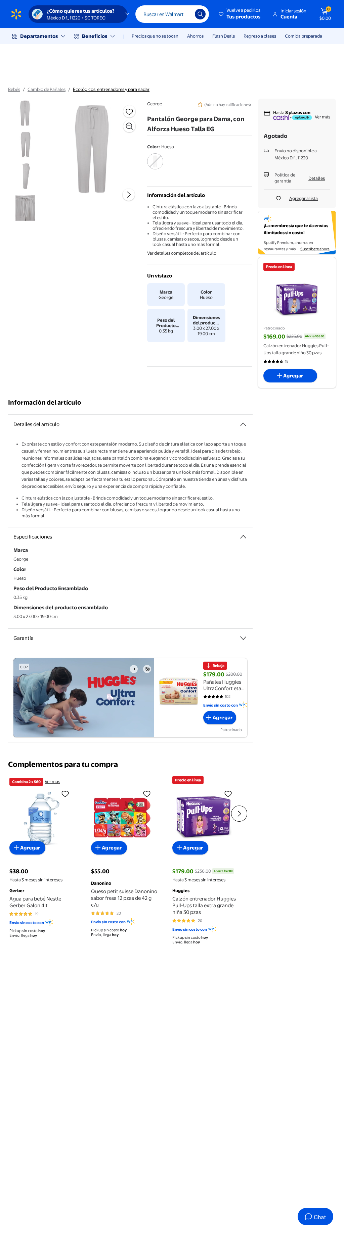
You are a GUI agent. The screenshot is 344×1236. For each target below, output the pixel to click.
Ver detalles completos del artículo (181, 253)
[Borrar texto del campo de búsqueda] (185, 14)
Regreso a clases (260, 36)
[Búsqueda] (200, 14)
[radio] (155, 165)
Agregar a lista (303, 198)
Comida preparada (303, 36)
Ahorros (195, 36)
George (154, 103)
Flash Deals (223, 36)
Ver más (322, 116)
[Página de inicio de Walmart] (16, 14)
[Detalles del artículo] (243, 424)
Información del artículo (44, 402)
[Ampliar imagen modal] (129, 126)
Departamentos (39, 36)
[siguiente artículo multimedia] (129, 195)
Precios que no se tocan (155, 36)
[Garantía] (243, 638)
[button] (240, 14)
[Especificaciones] (243, 536)
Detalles (316, 178)
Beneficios (94, 36)
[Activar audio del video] (147, 669)
